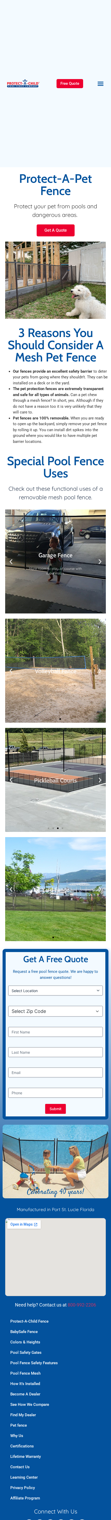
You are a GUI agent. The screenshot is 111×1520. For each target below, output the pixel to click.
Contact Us (20, 1467)
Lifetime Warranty (25, 1456)
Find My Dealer (23, 1415)
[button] (101, 84)
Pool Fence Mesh (25, 1373)
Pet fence (18, 1425)
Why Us (16, 1435)
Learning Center (24, 1477)
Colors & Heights (25, 1342)
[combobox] (57, 1011)
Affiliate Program (25, 1498)
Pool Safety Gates (26, 1352)
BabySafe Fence (24, 1331)
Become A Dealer (25, 1394)
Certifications (22, 1446)
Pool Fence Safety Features (34, 1363)
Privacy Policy (22, 1487)
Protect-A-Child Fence (29, 1321)
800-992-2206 (82, 1305)
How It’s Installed (25, 1383)
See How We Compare (29, 1404)
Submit (55, 1109)
